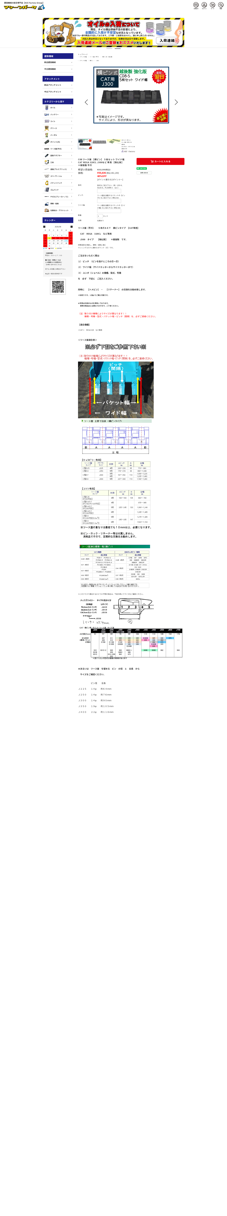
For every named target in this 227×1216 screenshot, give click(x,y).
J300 (97, 60)
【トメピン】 (93, 289)
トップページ (83, 54)
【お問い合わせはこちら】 (53, 264)
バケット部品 (83, 57)
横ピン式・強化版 (107, 57)
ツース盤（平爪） (95, 57)
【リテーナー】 (112, 289)
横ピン (91, 60)
